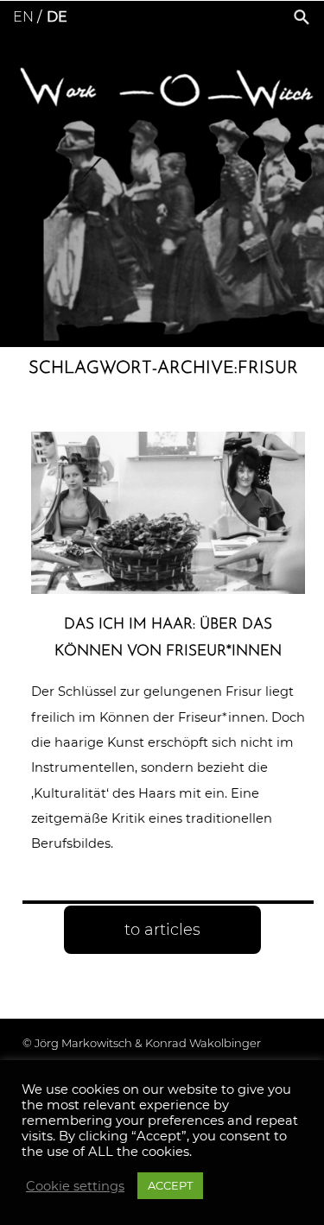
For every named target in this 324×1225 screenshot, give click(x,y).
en (23, 17)
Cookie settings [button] (75, 1186)
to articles (162, 929)
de (57, 17)
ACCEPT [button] (170, 1185)
